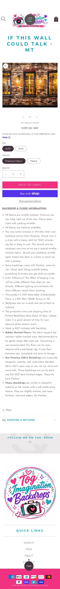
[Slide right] (36, 117)
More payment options (30, 201)
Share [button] (9, 409)
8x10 (8, 148)
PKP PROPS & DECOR (25, 585)
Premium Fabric (14, 160)
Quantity (6, 167)
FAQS (29, 549)
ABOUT (29, 555)
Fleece (33, 160)
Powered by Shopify (41, 585)
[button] (3, 18)
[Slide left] (23, 117)
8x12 (21, 148)
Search (29, 542)
